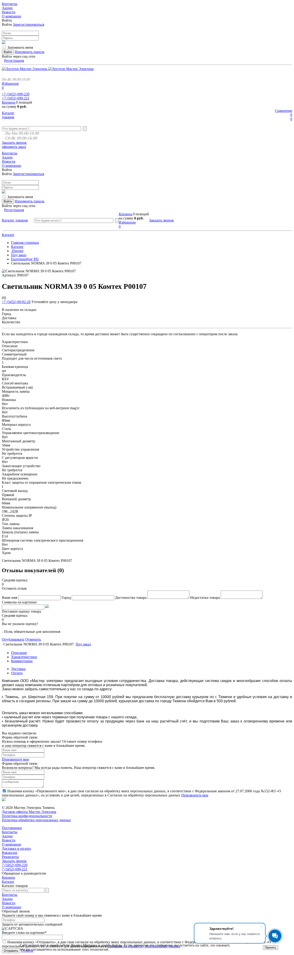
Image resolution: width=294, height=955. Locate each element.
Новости (8, 840)
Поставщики (12, 828)
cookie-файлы (111, 945)
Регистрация (14, 61)
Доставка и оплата (16, 848)
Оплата (17, 673)
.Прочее (17, 251)
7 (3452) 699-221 (14, 869)
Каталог (8, 235)
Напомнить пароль (29, 52)
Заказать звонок (14, 143)
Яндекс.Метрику (84, 945)
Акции (7, 836)
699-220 (15, 94)
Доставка (18, 669)
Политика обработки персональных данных (36, 820)
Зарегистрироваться (28, 24)
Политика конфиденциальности (27, 816)
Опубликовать (13, 639)
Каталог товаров (8, 115)
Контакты (9, 832)
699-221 (15, 98)
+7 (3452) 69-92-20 (16, 302)
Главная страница (25, 242)
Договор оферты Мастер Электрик (29, 812)
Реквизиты (10, 857)
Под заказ (18, 255)
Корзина (9, 102)
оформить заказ (14, 147)
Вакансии (9, 853)
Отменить (33, 639)
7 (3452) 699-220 (14, 865)
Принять (270, 947)
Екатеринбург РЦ (25, 259)
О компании (11, 844)
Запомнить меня (20, 47)
